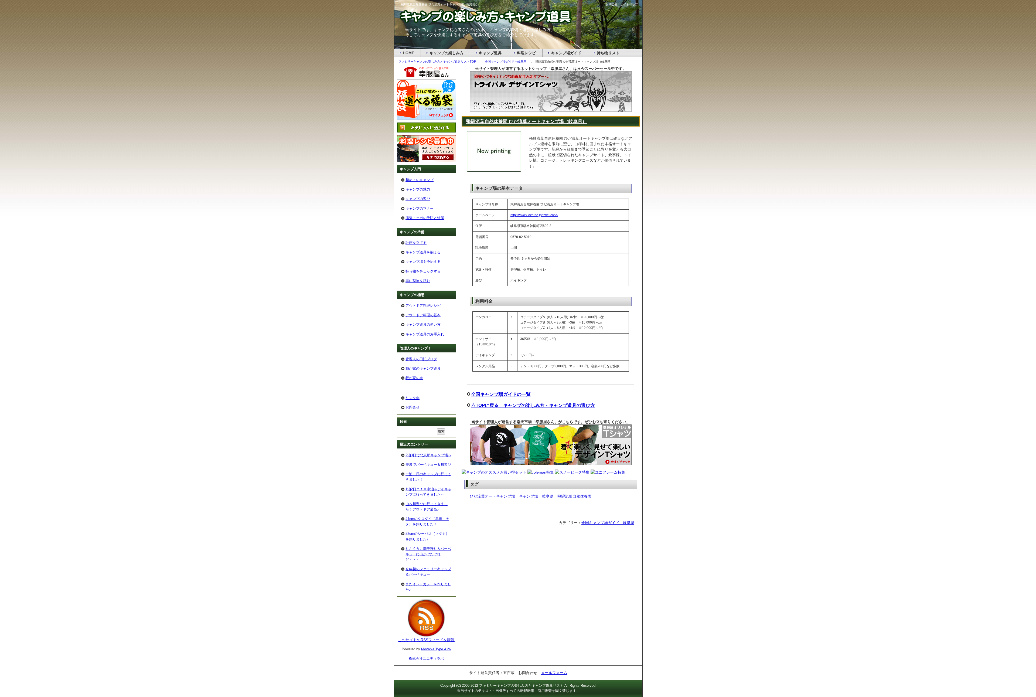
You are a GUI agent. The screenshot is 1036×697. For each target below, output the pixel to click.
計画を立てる (416, 243)
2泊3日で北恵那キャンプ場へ (428, 455)
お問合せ (412, 407)
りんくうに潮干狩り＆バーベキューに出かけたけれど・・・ (428, 554)
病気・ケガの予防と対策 (424, 218)
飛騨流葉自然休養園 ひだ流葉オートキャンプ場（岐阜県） (526, 121)
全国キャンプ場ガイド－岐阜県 (607, 523)
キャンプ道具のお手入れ (424, 334)
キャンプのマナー (419, 208)
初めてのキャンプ (419, 180)
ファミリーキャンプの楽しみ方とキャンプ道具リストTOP (437, 61)
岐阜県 (547, 496)
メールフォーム (554, 673)
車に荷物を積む (417, 281)
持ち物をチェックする (423, 271)
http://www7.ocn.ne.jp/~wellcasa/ (534, 215)
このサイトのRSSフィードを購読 (426, 640)
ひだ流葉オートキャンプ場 (492, 496)
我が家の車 (414, 378)
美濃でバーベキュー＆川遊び (428, 465)
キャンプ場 (528, 496)
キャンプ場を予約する (423, 262)
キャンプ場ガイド (566, 53)
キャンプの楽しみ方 (447, 53)
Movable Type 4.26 (436, 649)
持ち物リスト (608, 53)
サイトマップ (629, 4)
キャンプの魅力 (417, 189)
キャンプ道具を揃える (423, 252)
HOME (408, 53)
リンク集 (412, 398)
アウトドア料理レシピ (423, 306)
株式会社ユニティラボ (426, 659)
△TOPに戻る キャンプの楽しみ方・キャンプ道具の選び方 (533, 405)
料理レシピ (526, 53)
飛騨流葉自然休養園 (574, 496)
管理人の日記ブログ (421, 359)
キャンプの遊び (417, 199)
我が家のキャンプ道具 (423, 368)
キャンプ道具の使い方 (423, 324)
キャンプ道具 (490, 53)
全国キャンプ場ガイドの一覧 (501, 394)
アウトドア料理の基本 (423, 315)
